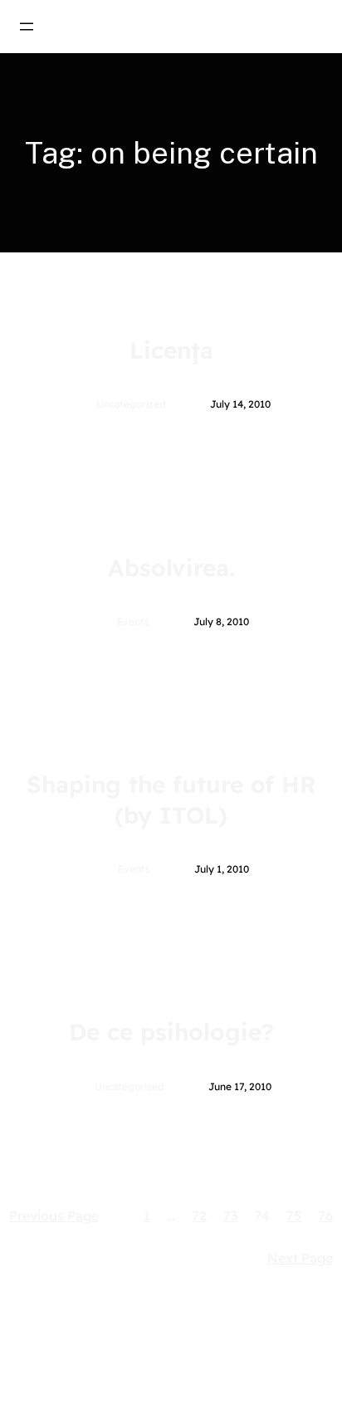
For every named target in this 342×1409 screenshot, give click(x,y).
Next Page (300, 1258)
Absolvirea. (171, 567)
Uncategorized (131, 404)
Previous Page (54, 1215)
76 (325, 1215)
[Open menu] (27, 27)
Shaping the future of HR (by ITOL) (171, 799)
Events (133, 621)
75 (293, 1215)
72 (199, 1215)
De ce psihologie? (171, 1031)
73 (230, 1215)
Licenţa (171, 349)
